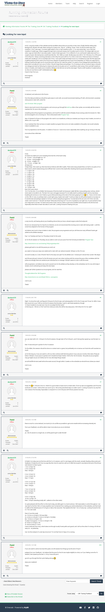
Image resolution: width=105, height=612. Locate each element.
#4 (100, 217)
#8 (100, 419)
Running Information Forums (15, 26)
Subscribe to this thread (14, 597)
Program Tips (65, 114)
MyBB (26, 607)
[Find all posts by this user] (3, 83)
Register (90, 4)
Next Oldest (8, 581)
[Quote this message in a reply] (101, 83)
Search (81, 4)
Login (98, 4)
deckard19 (12, 42)
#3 (100, 150)
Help (74, 4)
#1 (100, 42)
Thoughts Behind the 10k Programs (35, 273)
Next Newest (17, 581)
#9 (100, 457)
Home (50, 4)
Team (68, 4)
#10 (100, 545)
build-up (69, 107)
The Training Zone (33, 26)
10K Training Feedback (50, 26)
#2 (100, 90)
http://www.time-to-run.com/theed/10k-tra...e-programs (41, 277)
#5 (100, 297)
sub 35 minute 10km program (33, 103)
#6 (100, 335)
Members (59, 4)
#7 (100, 382)
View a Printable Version (15, 594)
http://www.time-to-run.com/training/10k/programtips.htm (42, 243)
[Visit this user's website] (3, 143)
